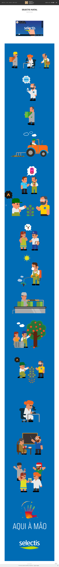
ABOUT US (3, 2)
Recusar (38, 565)
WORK (7, 2)
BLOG (16, 2)
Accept (35, 565)
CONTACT (10, 2)
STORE (14, 2)
